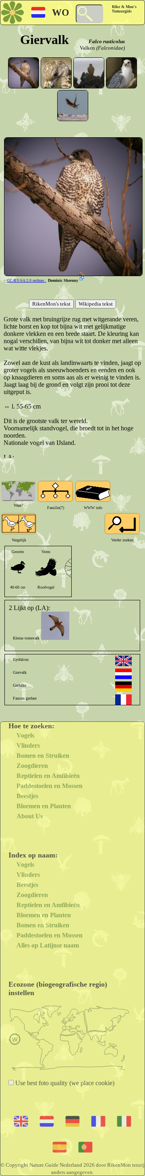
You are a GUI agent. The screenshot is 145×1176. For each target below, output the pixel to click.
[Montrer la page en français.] (123, 699)
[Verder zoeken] (122, 523)
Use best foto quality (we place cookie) (64, 1083)
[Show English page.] (123, 661)
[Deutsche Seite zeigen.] (123, 686)
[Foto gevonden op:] (82, 279)
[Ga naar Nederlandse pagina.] (123, 674)
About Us (30, 816)
